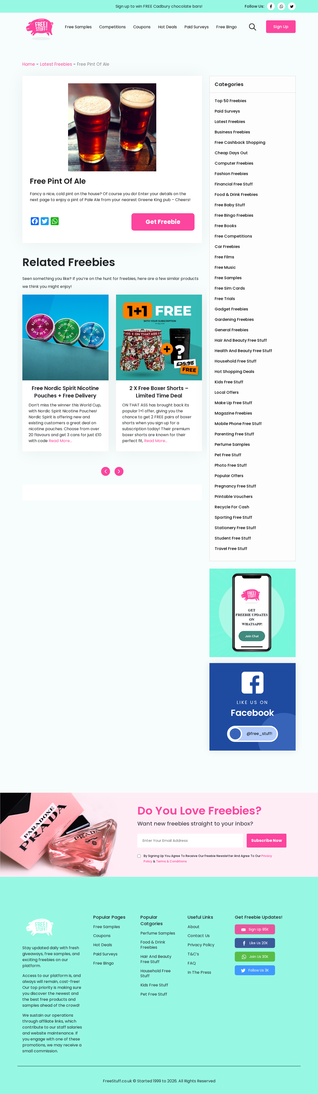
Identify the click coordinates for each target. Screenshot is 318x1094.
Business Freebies (232, 132)
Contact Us (199, 936)
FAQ (192, 963)
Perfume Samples (232, 444)
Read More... (60, 441)
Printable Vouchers (234, 496)
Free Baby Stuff (230, 205)
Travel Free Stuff (231, 548)
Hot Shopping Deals (234, 371)
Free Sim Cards (230, 288)
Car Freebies (227, 246)
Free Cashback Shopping (240, 142)
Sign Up (280, 27)
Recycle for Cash (232, 507)
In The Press (199, 972)
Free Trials (225, 299)
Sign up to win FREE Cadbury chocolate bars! (159, 6)
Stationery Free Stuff (235, 528)
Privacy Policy (201, 945)
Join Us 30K (258, 956)
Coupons (142, 27)
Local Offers (227, 392)
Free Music (225, 267)
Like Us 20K (258, 943)
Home (28, 64)
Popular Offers (229, 476)
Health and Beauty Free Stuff (243, 351)
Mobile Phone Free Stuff (238, 423)
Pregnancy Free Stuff (235, 486)
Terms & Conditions (171, 861)
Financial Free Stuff (234, 184)
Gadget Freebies (231, 309)
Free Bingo (226, 27)
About (193, 927)
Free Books (226, 226)
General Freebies (231, 330)
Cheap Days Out (231, 153)
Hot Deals (167, 27)
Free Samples (78, 27)
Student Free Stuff (233, 538)
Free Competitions (233, 236)
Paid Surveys (196, 27)
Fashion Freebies (231, 174)
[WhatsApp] (281, 6)
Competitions (112, 27)
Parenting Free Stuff (234, 434)
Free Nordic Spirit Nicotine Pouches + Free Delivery (65, 392)
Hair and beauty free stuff (241, 340)
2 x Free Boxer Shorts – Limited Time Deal (159, 392)
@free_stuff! (259, 733)
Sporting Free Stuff (233, 517)
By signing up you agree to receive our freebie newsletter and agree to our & (208, 858)
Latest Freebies (56, 64)
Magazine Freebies (233, 413)
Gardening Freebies (234, 319)
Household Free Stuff (235, 361)
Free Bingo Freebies (234, 215)
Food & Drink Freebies (236, 194)
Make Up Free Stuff (233, 403)
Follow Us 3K (258, 970)
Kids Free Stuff (229, 382)
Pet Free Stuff (228, 455)
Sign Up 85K (258, 929)
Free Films (224, 257)
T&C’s (193, 954)
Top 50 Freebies (230, 101)
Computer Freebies (234, 163)
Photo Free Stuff (231, 465)
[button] (119, 471)
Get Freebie (163, 222)
